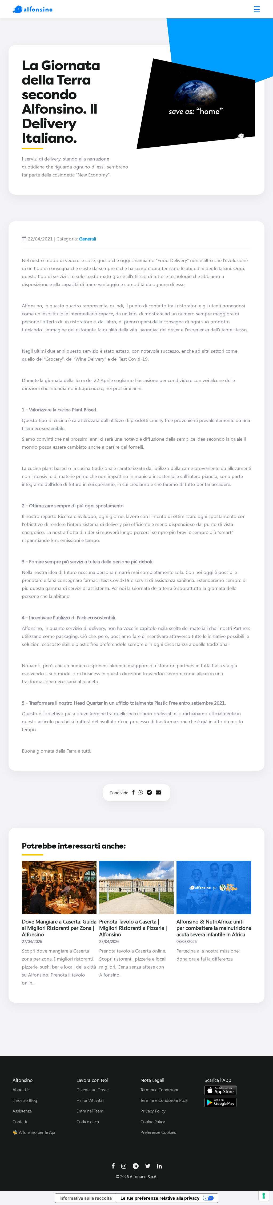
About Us (21, 1089)
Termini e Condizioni (159, 1089)
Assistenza (22, 1111)
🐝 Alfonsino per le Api (34, 1132)
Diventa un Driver (93, 1089)
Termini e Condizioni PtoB (164, 1100)
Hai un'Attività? (90, 1100)
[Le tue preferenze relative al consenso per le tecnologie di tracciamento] (264, 1196)
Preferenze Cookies (158, 1132)
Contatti (20, 1121)
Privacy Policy (153, 1111)
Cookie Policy (152, 1121)
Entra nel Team (90, 1111)
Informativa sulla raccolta (85, 1198)
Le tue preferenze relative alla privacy (160, 1198)
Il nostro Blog (25, 1100)
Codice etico (88, 1121)
